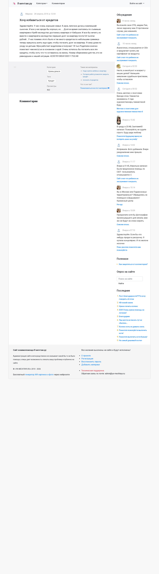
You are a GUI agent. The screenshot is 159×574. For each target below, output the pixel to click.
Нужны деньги (54, 71)
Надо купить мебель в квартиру (94, 71)
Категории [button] (41, 3)
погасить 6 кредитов (90, 80)
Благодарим (124, 316)
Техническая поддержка (92, 370)
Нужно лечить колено (128, 306)
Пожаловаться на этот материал (94, 88)
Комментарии (58, 3)
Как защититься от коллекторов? (133, 264)
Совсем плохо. (123, 83)
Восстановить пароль (91, 361)
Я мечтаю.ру (22, 3)
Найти (121, 283)
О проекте (86, 355)
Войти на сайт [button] (136, 3)
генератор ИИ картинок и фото (39, 374)
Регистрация (87, 358)
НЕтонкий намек (126, 303)
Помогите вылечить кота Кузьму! (133, 337)
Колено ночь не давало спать (131, 327)
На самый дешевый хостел (130, 340)
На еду (119, 204)
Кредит (51, 81)
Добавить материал (90, 364)
